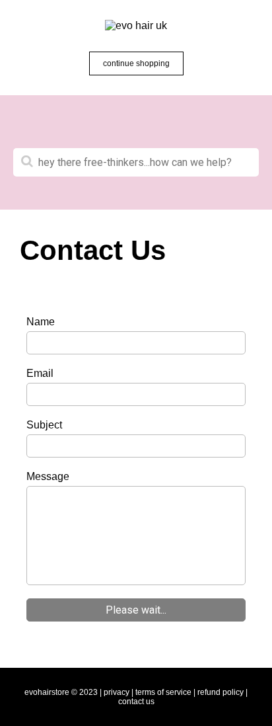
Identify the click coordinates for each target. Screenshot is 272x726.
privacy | (118, 692)
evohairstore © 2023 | (63, 692)
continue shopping (136, 63)
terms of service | (165, 692)
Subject (44, 424)
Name (40, 321)
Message (47, 476)
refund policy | (222, 692)
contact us (136, 701)
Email (39, 373)
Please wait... (136, 610)
